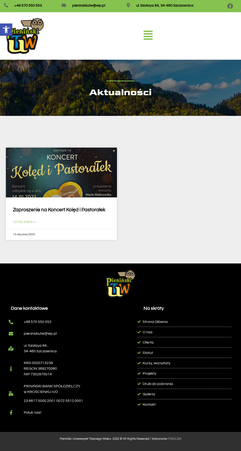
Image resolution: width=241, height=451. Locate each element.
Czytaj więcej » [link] (24, 222)
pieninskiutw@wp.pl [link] (88, 5)
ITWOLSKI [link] (174, 438)
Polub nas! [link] (32, 412)
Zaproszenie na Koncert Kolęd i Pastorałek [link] (59, 209)
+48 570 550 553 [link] (28, 5)
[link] (6, 30)
